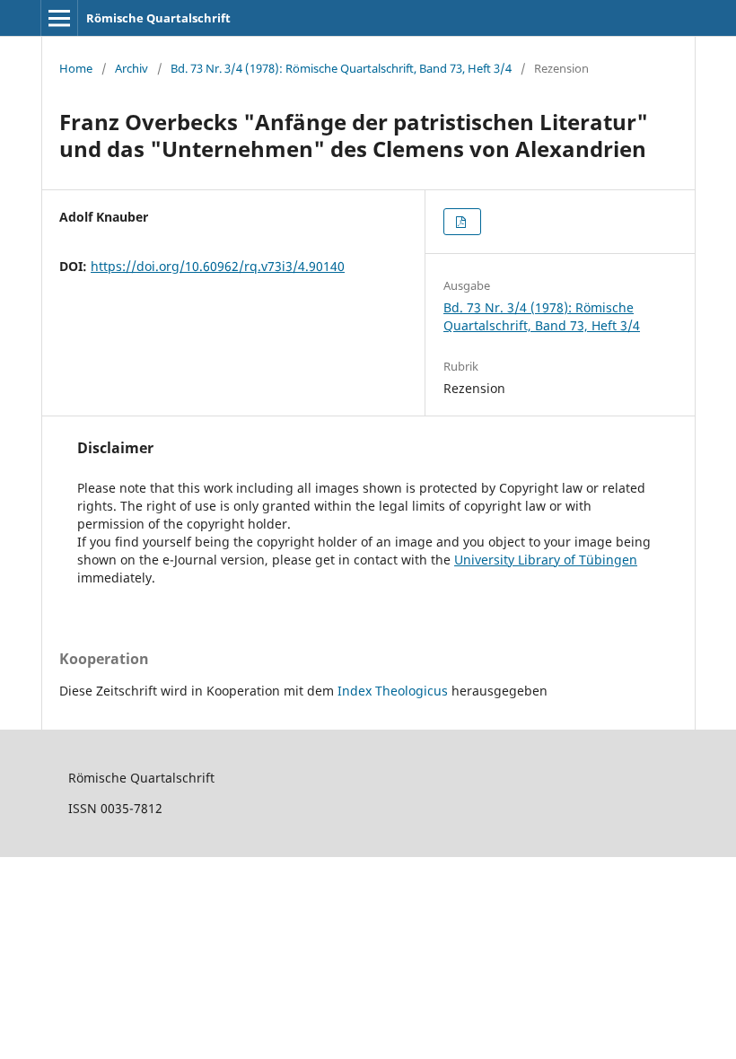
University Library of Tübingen (545, 559)
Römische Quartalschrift (158, 18)
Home (75, 68)
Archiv (131, 68)
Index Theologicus (394, 690)
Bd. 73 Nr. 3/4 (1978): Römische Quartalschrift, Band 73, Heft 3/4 (341, 68)
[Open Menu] (59, 18)
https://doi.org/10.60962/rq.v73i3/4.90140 (218, 266)
